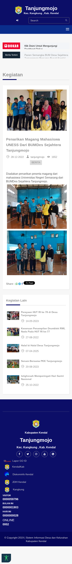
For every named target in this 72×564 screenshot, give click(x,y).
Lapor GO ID (19, 460)
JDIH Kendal (18, 482)
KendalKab (17, 466)
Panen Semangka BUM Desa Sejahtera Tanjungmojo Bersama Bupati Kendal (46, 57)
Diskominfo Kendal (21, 474)
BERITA (36, 162)
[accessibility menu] (6, 558)
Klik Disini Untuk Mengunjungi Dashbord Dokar (40, 47)
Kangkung (17, 489)
